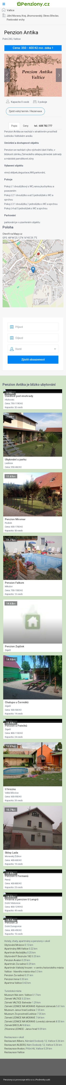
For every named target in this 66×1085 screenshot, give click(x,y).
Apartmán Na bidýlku (15, 952)
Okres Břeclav (50, 15)
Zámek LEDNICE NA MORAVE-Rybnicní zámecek (30, 1006)
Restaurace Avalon (14, 1048)
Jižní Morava (14, 15)
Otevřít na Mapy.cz (12, 233)
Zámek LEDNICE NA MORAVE (19, 1017)
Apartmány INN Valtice (16, 948)
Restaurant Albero (14, 1041)
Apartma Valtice (13, 983)
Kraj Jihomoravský (32, 15)
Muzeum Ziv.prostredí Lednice (20, 1014)
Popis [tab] (14, 125)
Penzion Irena (11, 979)
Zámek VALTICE (12, 998)
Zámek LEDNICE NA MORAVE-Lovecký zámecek (29, 1021)
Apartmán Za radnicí (15, 964)
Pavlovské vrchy (16, 19)
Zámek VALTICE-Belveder (18, 1002)
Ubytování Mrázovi (14, 945)
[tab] (43, 125)
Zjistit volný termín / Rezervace (25, 111)
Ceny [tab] (25, 125)
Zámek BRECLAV (13, 1025)
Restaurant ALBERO (15, 1045)
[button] (33, 270)
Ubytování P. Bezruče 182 (17, 956)
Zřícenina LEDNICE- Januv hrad (20, 1029)
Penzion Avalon (12, 960)
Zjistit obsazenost (33, 359)
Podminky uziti (43, 1079)
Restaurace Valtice (14, 1052)
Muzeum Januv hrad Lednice (19, 1010)
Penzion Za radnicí (14, 975)
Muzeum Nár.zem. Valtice (18, 995)
